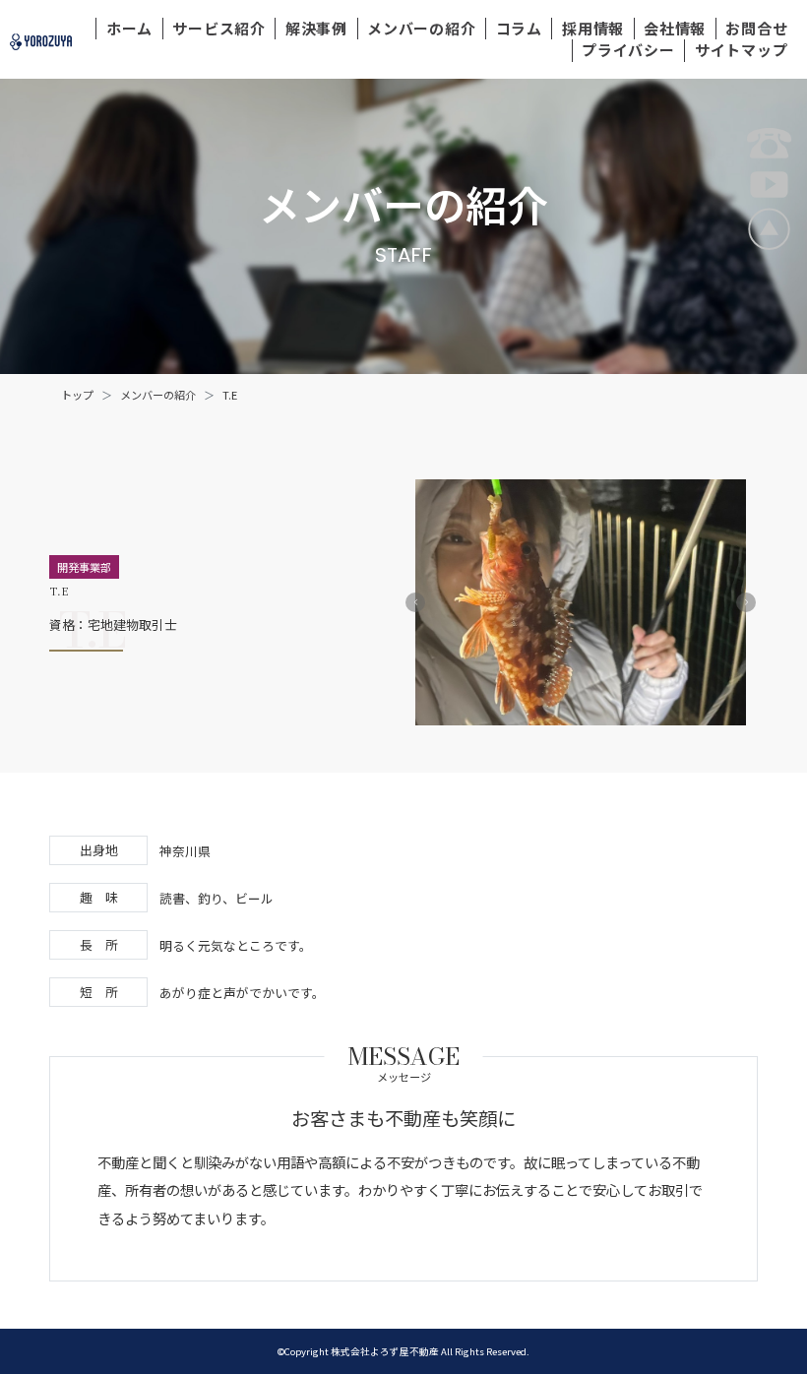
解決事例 (316, 28)
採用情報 (593, 28)
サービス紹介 (219, 28)
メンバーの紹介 (421, 28)
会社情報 (675, 28)
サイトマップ (741, 49)
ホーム (129, 28)
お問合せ (756, 28)
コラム (519, 28)
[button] (415, 602)
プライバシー (628, 49)
